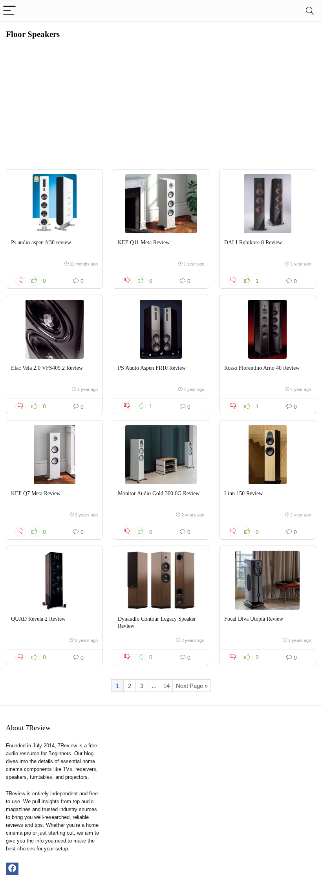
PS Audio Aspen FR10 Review (152, 368)
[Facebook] (12, 869)
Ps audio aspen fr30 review (41, 242)
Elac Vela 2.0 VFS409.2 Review (47, 368)
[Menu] (9, 10)
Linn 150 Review (243, 493)
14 (166, 685)
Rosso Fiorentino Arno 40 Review (262, 368)
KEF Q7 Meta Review (35, 493)
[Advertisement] (161, 98)
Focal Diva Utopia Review (253, 619)
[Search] (309, 10)
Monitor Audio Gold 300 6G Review (158, 493)
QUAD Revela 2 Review (38, 619)
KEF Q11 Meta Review (144, 242)
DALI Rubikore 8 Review (253, 242)
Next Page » (192, 685)
